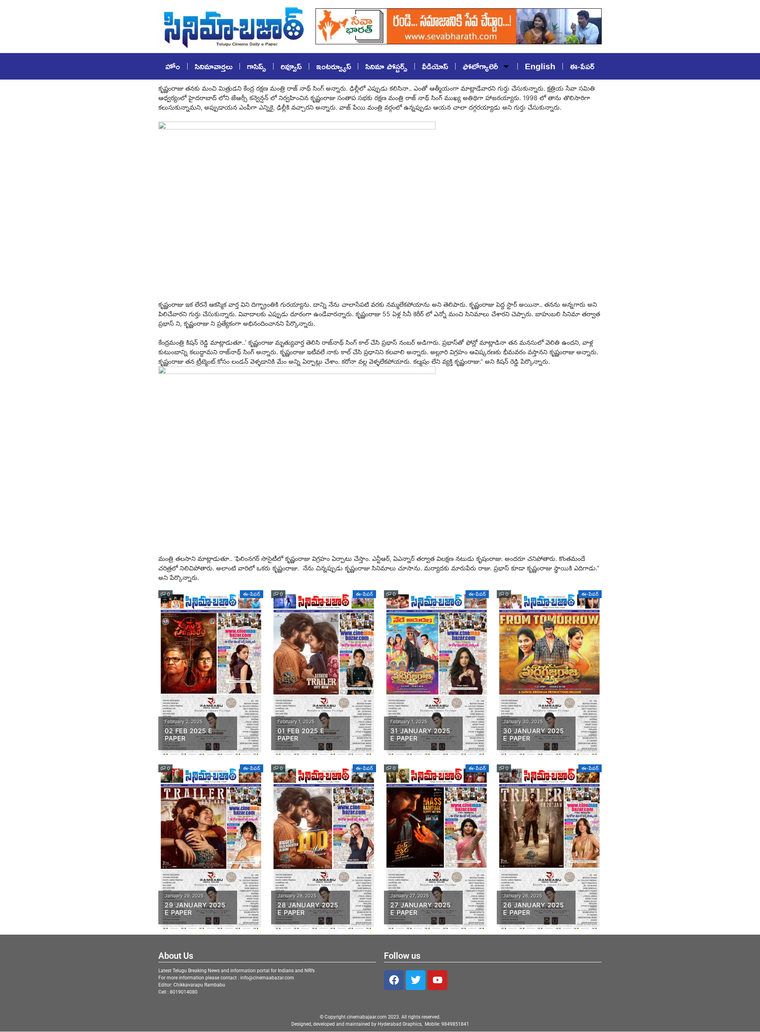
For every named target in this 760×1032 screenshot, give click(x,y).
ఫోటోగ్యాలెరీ (480, 66)
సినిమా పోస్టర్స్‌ (386, 66)
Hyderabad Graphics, (401, 1024)
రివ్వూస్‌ (291, 66)
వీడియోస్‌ (435, 66)
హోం (172, 66)
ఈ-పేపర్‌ (582, 66)
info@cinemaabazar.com (267, 978)
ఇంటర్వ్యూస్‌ (333, 66)
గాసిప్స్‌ (256, 66)
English (540, 66)
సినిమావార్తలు (213, 66)
